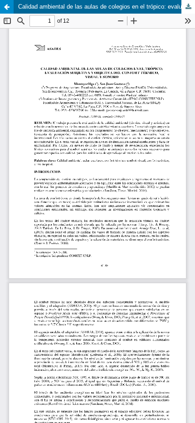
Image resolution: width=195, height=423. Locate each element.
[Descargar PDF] (188, 7)
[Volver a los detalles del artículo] (7, 7)
